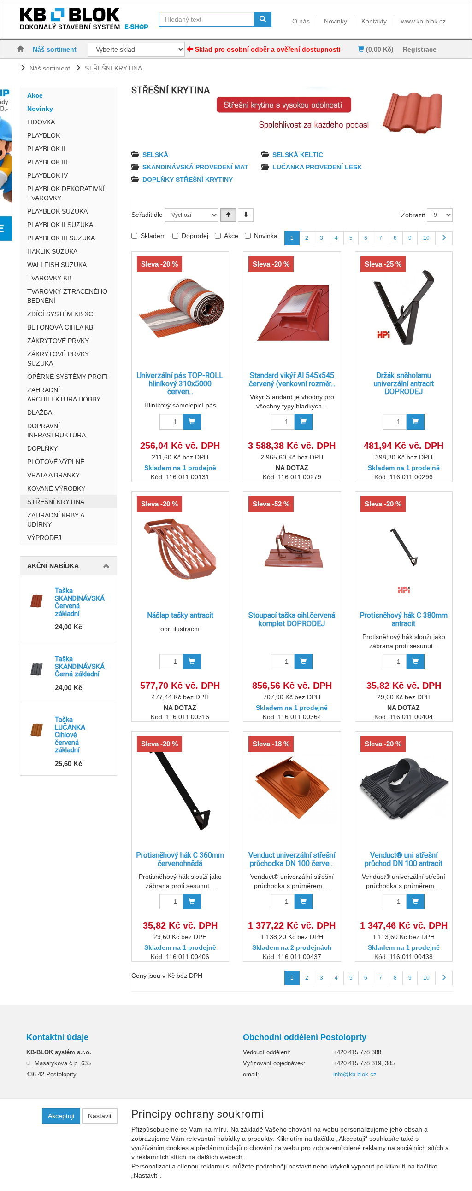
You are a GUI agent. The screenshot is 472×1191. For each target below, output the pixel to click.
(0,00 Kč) (379, 49)
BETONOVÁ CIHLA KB (60, 327)
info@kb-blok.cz (355, 1074)
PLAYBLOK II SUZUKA (60, 224)
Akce (35, 95)
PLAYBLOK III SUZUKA (61, 238)
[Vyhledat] (262, 19)
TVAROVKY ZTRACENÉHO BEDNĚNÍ (67, 296)
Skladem (153, 235)
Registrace (420, 49)
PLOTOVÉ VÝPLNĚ (55, 461)
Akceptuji (61, 1116)
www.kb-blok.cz (423, 21)
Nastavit (100, 1116)
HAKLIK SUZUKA (52, 251)
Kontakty (374, 21)
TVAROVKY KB (49, 278)
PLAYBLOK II (46, 148)
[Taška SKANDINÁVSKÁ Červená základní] (37, 600)
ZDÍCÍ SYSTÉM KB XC (60, 314)
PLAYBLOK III (47, 162)
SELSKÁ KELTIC (297, 154)
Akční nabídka (53, 565)
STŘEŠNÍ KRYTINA (113, 68)
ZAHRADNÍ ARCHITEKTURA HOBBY (63, 394)
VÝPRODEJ (44, 537)
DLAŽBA (39, 412)
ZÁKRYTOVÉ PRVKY (58, 340)
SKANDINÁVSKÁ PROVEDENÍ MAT (195, 167)
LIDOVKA (41, 122)
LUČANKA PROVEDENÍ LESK (317, 167)
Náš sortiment (55, 49)
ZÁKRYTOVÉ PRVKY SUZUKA (58, 358)
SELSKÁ (155, 154)
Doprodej (195, 235)
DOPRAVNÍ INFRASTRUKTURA (56, 430)
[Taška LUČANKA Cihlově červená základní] (37, 729)
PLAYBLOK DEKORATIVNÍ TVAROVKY (66, 193)
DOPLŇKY (42, 448)
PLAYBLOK (43, 135)
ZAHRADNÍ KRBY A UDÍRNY (55, 519)
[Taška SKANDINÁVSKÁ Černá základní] (37, 669)
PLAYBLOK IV (47, 175)
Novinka (265, 235)
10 (426, 238)
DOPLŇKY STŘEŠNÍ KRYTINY (187, 179)
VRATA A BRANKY (53, 475)
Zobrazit (413, 215)
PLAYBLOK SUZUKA (57, 211)
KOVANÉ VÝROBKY (56, 488)
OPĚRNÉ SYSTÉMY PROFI (67, 376)
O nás (301, 21)
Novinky (335, 21)
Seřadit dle (147, 214)
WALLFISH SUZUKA (57, 264)
